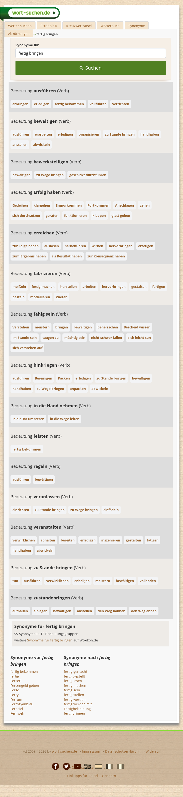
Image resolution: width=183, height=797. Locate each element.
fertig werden (75, 699)
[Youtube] (76, 766)
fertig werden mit (78, 704)
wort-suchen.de (64, 751)
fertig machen (75, 685)
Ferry (14, 695)
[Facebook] (54, 766)
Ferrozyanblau (21, 704)
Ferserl (15, 680)
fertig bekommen (24, 671)
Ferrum (16, 699)
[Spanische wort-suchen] (97, 766)
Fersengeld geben (24, 685)
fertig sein (72, 690)
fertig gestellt (74, 676)
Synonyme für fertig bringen (50, 640)
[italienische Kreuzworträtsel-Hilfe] (119, 766)
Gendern (109, 775)
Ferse (14, 690)
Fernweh (17, 713)
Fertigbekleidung (77, 709)
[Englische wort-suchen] (86, 766)
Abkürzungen (19, 33)
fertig (14, 676)
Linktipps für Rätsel (82, 775)
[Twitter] (65, 766)
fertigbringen (74, 713)
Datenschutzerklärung (123, 751)
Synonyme (136, 26)
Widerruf (153, 751)
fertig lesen (73, 680)
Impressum (91, 751)
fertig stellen (74, 695)
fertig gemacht (75, 671)
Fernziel (16, 709)
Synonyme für (27, 45)
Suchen (93, 68)
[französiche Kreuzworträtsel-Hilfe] (108, 766)
